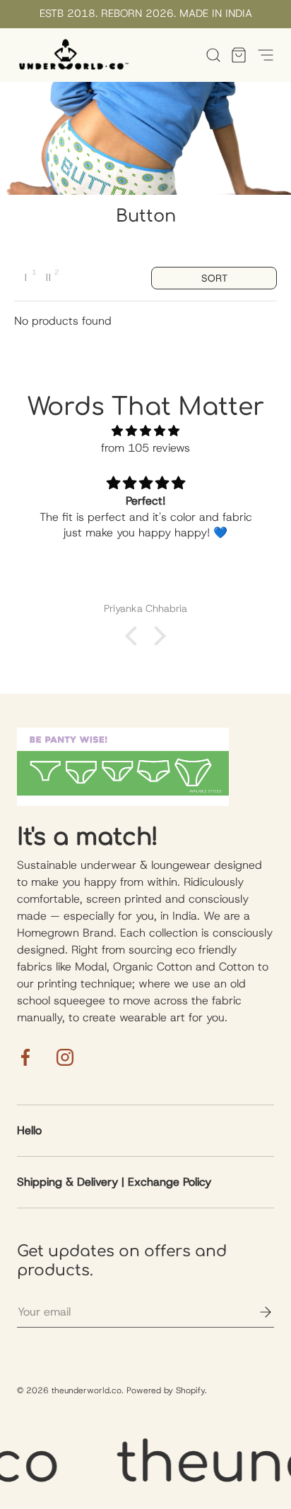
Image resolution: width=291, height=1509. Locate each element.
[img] (145, 431)
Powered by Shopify (165, 1390)
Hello (29, 1130)
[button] (234, 55)
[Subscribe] (255, 1312)
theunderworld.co (86, 1390)
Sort (214, 278)
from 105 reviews (145, 447)
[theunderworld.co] (73, 55)
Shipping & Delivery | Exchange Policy (114, 1181)
